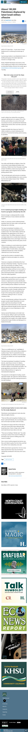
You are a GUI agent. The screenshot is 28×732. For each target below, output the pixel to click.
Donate (24, 2)
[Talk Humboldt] (14, 590)
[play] (2, 730)
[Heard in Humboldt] (14, 646)
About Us (4, 706)
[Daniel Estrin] (4, 471)
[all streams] (26, 730)
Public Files (5, 712)
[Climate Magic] (14, 534)
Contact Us (5, 709)
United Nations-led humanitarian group (11, 68)
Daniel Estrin (8, 20)
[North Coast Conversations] (14, 506)
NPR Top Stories (9, 459)
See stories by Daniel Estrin (15, 476)
